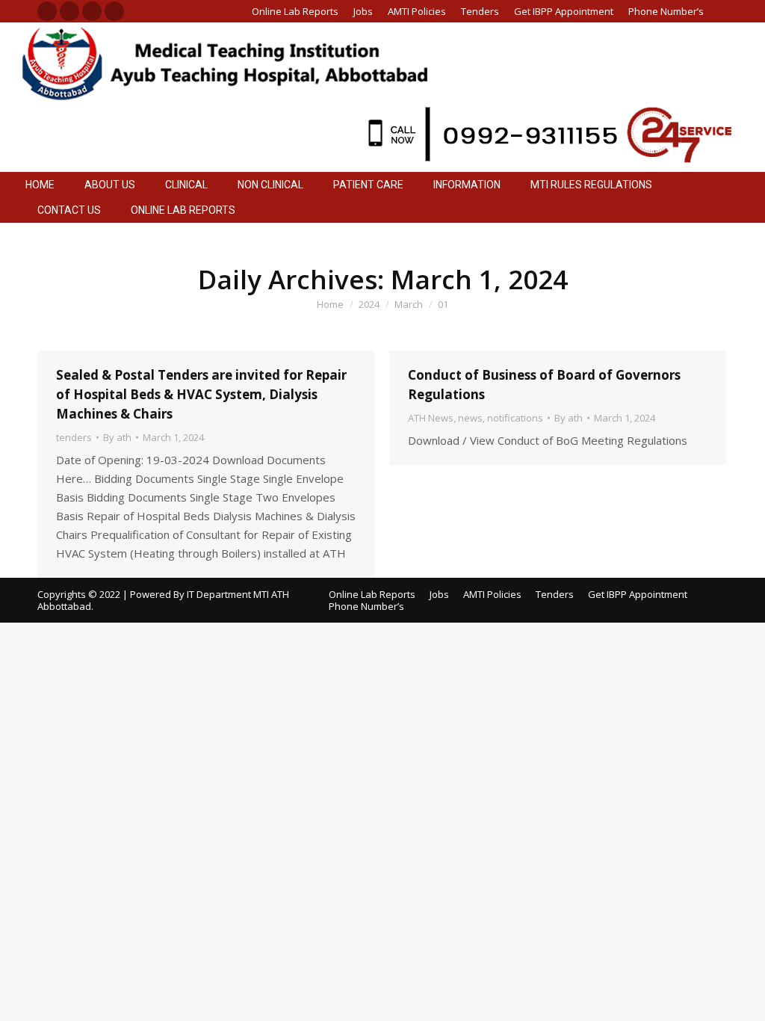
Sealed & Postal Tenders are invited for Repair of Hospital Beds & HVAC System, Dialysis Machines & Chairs (201, 394)
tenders (74, 437)
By (117, 437)
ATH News (430, 418)
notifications (515, 418)
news (470, 418)
